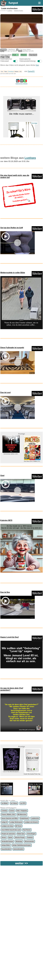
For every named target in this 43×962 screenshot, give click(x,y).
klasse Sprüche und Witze (10, 818)
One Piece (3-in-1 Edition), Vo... (32, 461)
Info (20, 71)
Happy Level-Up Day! (9, 637)
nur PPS (22, 803)
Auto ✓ (15, 55)
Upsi (2, 475)
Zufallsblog (5, 784)
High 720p (5, 57)
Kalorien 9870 (6, 520)
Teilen (5, 71)
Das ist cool (5, 392)
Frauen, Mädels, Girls (8, 814)
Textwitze (30, 837)
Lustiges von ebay (7, 826)
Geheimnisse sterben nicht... (10, 454)
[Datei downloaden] (18, 195)
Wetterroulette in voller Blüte (12, 273)
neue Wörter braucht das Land (11, 830)
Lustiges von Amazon (31, 822)
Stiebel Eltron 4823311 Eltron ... (21, 134)
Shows (4, 837)
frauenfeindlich (6, 849)
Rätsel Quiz (21, 833)
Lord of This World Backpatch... (11, 771)
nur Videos (14, 803)
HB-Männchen (21, 814)
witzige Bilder (6, 845)
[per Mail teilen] (21, 81)
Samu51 (31, 71)
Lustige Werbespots (16, 822)
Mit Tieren (18, 826)
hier (37, 65)
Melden (17, 71)
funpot (13, 2)
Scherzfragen (31, 833)
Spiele (10, 837)
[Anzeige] (21, 130)
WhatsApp (19, 841)
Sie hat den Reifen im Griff (11, 228)
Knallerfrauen (24, 818)
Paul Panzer (27, 830)
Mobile (23, 55)
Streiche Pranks (18, 10)
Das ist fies (5, 592)
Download (11, 71)
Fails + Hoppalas (22, 810)
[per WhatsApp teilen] (25, 81)
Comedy (4, 810)
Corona (11, 810)
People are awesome (8, 833)
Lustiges (9, 10)
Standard (33, 55)
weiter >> (21, 863)
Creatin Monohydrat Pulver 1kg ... (32, 774)
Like (2, 71)
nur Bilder (5, 803)
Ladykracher (35, 818)
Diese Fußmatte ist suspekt (12, 348)
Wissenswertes (29, 841)
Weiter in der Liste (35, 784)
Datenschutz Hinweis (21, 83)
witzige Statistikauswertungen (21, 845)
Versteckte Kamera (7, 841)
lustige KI (4, 822)
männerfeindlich (18, 849)
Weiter (37, 9)
